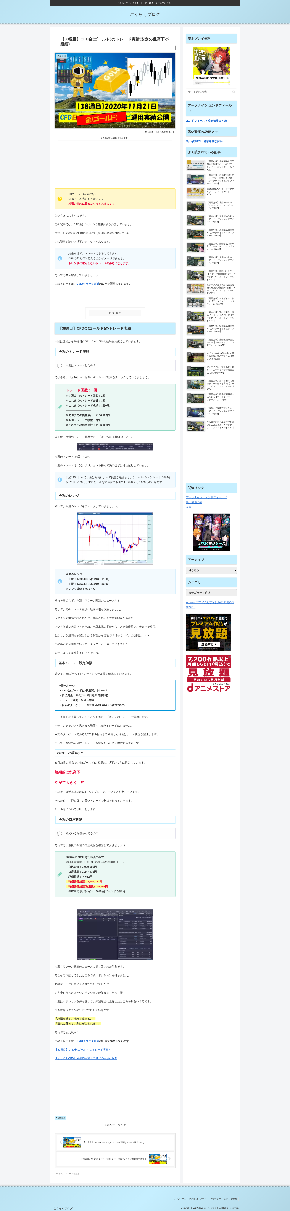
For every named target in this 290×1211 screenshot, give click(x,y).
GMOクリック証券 (87, 283)
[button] (233, 92)
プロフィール (180, 1198)
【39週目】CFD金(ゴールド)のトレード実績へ (83, 1049)
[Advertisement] (115, 163)
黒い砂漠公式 (194, 502)
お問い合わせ (230, 1198)
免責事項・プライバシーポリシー (205, 1198)
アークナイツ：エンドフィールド (206, 497)
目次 (111, 313)
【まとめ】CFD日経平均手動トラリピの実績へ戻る (86, 1058)
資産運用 (61, 1118)
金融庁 (190, 507)
